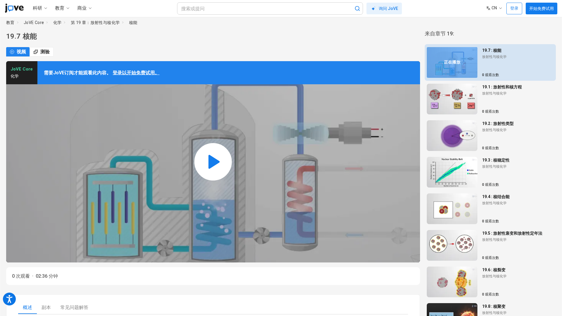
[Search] (357, 8)
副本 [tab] (46, 307)
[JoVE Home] (14, 8)
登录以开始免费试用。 (136, 72)
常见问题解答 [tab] (74, 307)
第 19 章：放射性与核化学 (95, 22)
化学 (57, 22)
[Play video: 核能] (213, 161)
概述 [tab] (27, 307)
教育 (10, 22)
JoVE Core (34, 22)
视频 (21, 51)
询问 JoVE (388, 8)
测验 (45, 51)
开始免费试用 (541, 8)
